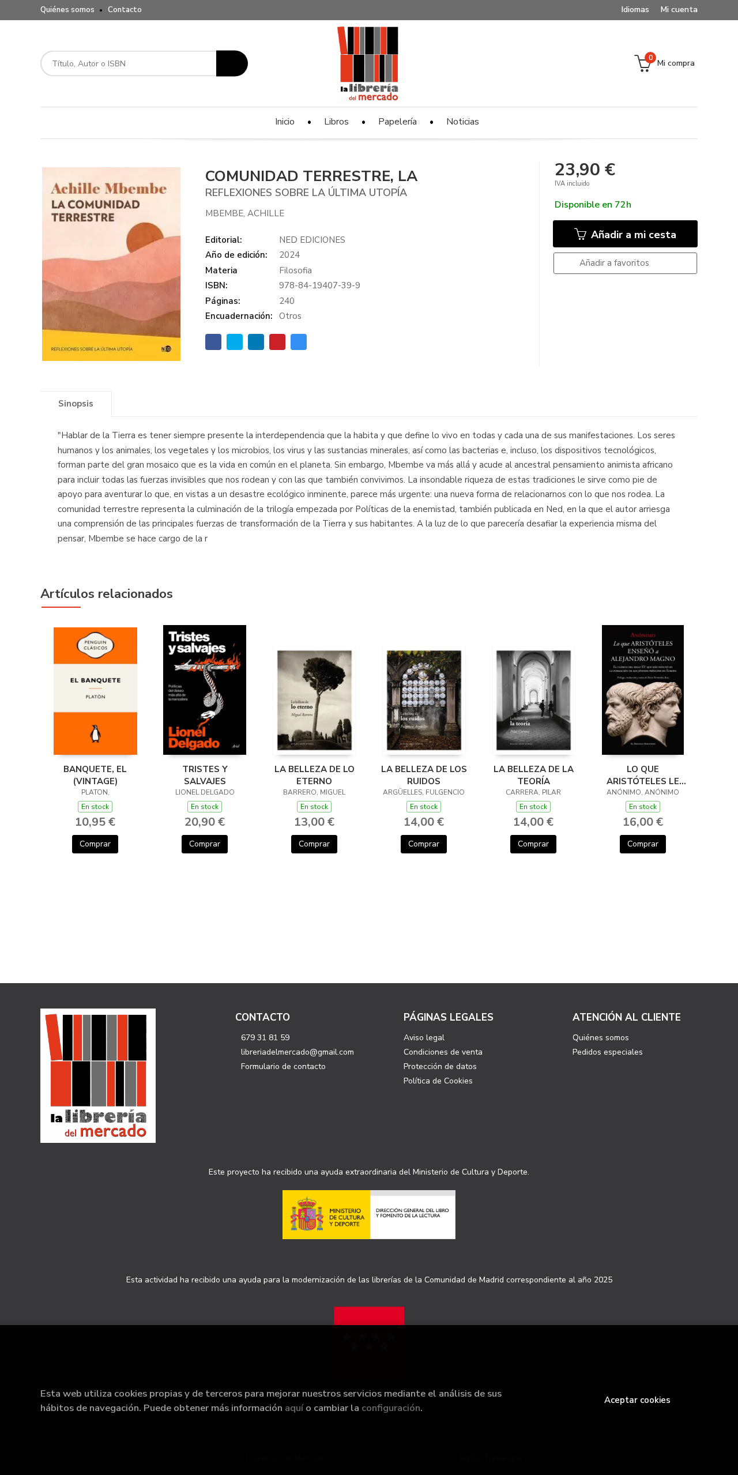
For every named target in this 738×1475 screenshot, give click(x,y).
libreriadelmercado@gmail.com (297, 1052)
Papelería (397, 121)
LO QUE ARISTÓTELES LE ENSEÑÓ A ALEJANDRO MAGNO (643, 775)
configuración (391, 1407)
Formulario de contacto (283, 1066)
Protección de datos (440, 1066)
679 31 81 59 (265, 1037)
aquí (294, 1407)
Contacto (125, 10)
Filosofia (295, 270)
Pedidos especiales (608, 1052)
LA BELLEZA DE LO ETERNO (314, 775)
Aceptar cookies (637, 1400)
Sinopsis (75, 403)
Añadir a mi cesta (632, 235)
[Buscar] (232, 64)
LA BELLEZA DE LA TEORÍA (534, 775)
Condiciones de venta (443, 1052)
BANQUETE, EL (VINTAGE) (95, 775)
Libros (336, 121)
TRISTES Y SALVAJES (205, 775)
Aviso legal (424, 1037)
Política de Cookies (438, 1080)
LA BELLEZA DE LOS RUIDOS (424, 775)
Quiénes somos (67, 10)
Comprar (95, 843)
